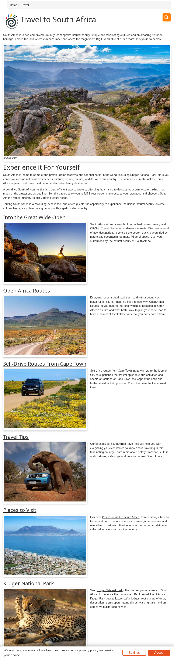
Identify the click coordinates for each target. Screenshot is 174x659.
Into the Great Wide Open (34, 217)
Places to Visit (19, 509)
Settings (134, 652)
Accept (159, 652)
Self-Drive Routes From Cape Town (44, 363)
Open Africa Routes (26, 290)
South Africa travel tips (125, 443)
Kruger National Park (143, 174)
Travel (25, 5)
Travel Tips (16, 436)
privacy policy (88, 650)
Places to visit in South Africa (120, 517)
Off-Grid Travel (99, 228)
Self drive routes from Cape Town (111, 370)
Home (13, 5)
